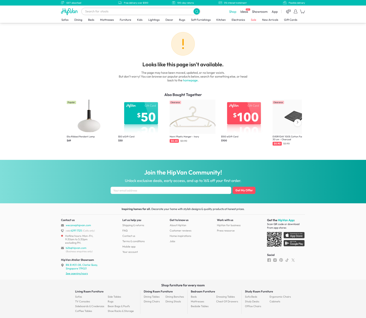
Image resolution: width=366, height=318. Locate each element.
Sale (253, 20)
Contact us (128, 236)
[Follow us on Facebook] (269, 260)
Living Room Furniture (89, 291)
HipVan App (286, 220)
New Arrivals (270, 20)
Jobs (172, 241)
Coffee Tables (83, 311)
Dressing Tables (225, 296)
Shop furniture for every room (183, 285)
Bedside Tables (200, 306)
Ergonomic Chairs (280, 296)
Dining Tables (152, 296)
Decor (169, 20)
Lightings (154, 20)
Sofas (64, 20)
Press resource (226, 230)
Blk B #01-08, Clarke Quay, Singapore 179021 (82, 266)
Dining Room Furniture (158, 291)
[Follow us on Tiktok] (287, 260)
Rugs (182, 20)
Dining (78, 20)
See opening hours (77, 273)
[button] (196, 11)
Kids (139, 20)
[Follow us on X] (293, 260)
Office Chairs (253, 306)
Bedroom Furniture (203, 291)
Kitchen (221, 20)
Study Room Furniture (259, 291)
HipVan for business (229, 225)
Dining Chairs (152, 301)
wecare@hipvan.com (78, 225)
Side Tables (114, 296)
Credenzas (89, 306)
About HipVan (178, 225)
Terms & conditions (133, 241)
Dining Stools (173, 301)
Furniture (125, 20)
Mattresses (107, 20)
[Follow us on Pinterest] (281, 260)
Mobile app (129, 246)
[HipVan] (69, 11)
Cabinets (275, 301)
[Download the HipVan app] (286, 240)
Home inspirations (180, 236)
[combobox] (140, 11)
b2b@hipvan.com (76, 248)
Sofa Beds (251, 296)
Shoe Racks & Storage (121, 311)
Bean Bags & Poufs (119, 306)
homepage (190, 80)
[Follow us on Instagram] (275, 260)
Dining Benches (174, 296)
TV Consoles (82, 301)
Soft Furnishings (201, 20)
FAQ (125, 230)
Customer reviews (180, 230)
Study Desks (252, 301)
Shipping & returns (133, 225)
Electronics (238, 20)
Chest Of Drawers (227, 301)
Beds (91, 20)
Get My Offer (244, 190)
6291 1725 (74, 230)
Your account (130, 252)
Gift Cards (290, 20)
